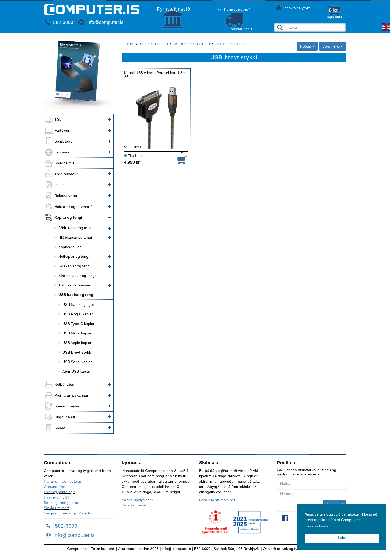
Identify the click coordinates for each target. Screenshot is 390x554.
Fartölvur (62, 130)
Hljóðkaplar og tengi (75, 237)
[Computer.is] (91, 9)
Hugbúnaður (64, 417)
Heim (129, 44)
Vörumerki (331, 46)
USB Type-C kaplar (78, 323)
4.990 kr (132, 162)
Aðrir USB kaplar (76, 371)
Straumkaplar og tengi (77, 275)
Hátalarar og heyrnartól (73, 206)
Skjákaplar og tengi (74, 266)
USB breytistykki (77, 352)
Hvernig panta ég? (59, 492)
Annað (59, 428)
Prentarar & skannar (71, 395)
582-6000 (62, 22)
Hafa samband (134, 505)
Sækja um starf (56, 508)
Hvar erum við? (57, 497)
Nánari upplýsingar (137, 500)
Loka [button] (342, 538)
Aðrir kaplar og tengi (75, 228)
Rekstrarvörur (65, 196)
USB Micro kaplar (77, 333)
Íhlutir (59, 185)
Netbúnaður (64, 384)
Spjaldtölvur (64, 141)
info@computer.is (104, 22)
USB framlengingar (78, 304)
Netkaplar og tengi (73, 256)
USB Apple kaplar (77, 343)
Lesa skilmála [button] (316, 526)
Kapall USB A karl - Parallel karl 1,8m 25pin (155, 75)
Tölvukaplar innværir (75, 285)
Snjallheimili (64, 163)
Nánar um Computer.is (63, 481)
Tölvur (59, 119)
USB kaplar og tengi (76, 295)
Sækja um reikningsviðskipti (67, 513)
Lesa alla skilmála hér (217, 500)
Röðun (306, 46)
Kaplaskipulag (70, 247)
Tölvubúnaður (66, 174)
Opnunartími (54, 486)
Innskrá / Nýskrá (296, 8)
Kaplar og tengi (68, 217)
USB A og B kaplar (77, 314)
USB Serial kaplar (77, 362)
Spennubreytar (66, 406)
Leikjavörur (63, 152)
